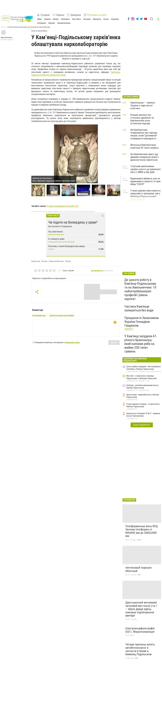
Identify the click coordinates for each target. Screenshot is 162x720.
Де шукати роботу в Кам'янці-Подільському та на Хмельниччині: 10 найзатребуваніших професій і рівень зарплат (140, 289)
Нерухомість (65, 19)
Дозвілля (47, 19)
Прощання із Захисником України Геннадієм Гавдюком (141, 321)
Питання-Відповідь (63, 23)
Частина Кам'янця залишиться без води (138, 308)
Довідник (75, 15)
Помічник (51, 23)
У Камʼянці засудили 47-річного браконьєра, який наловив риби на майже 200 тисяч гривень (140, 343)
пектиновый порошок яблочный (138, 569)
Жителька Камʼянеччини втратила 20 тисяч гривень (144, 146)
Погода (106, 19)
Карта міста (97, 19)
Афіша (39, 19)
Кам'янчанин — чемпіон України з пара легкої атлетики (142, 105)
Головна (45, 15)
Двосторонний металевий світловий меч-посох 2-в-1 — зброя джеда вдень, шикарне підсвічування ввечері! (141, 609)
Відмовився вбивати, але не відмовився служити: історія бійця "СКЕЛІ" (145, 181)
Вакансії (56, 19)
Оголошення (41, 23)
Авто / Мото (76, 19)
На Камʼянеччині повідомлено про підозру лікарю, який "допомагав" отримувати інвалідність (143, 134)
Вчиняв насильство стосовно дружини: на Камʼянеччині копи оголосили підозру (142, 119)
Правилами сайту (72, 342)
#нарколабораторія (56, 261)
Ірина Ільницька (6, 37)
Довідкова (115, 19)
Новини (60, 15)
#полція (44, 261)
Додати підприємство (141, 425)
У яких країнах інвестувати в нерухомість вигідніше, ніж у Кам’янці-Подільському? (145, 193)
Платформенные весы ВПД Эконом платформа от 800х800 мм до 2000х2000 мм (141, 531)
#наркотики (35, 261)
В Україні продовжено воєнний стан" (62, 206)
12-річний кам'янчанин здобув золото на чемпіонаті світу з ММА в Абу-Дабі (145, 169)
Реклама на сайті (97, 15)
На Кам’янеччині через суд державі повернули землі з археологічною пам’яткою (144, 157)
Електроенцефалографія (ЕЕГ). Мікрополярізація (140, 630)
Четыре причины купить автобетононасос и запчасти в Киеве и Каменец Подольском (140, 649)
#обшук (68, 261)
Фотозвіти (87, 19)
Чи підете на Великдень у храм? (72, 222)
